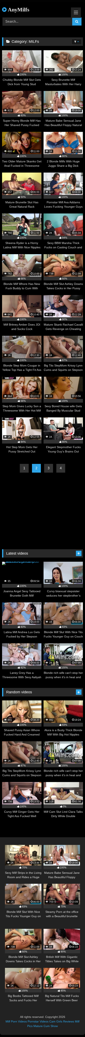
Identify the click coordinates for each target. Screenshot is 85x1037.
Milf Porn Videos (16, 1021)
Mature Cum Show (45, 1026)
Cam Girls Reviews (61, 1021)
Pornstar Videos (38, 1021)
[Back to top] (72, 1025)
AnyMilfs (18, 10)
